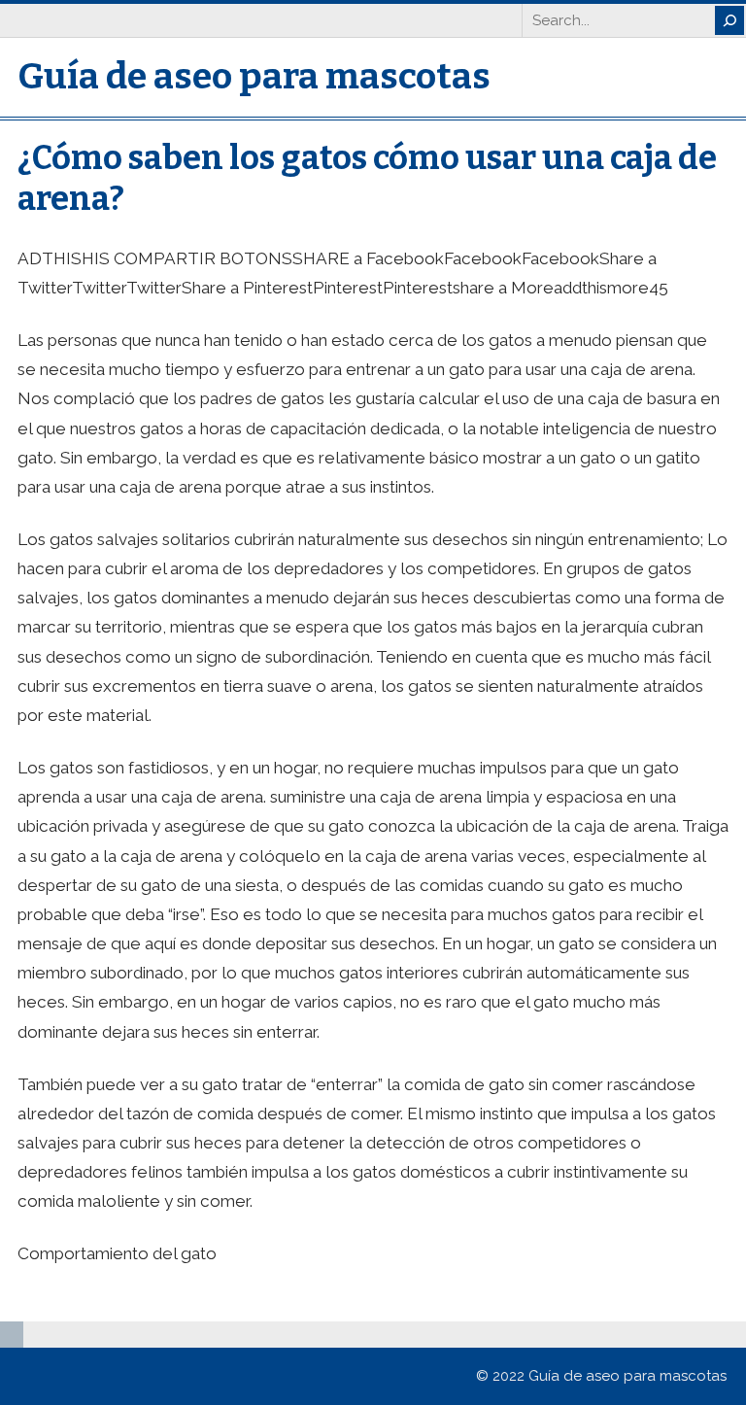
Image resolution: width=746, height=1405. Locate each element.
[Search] (729, 20)
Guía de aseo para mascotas (254, 76)
